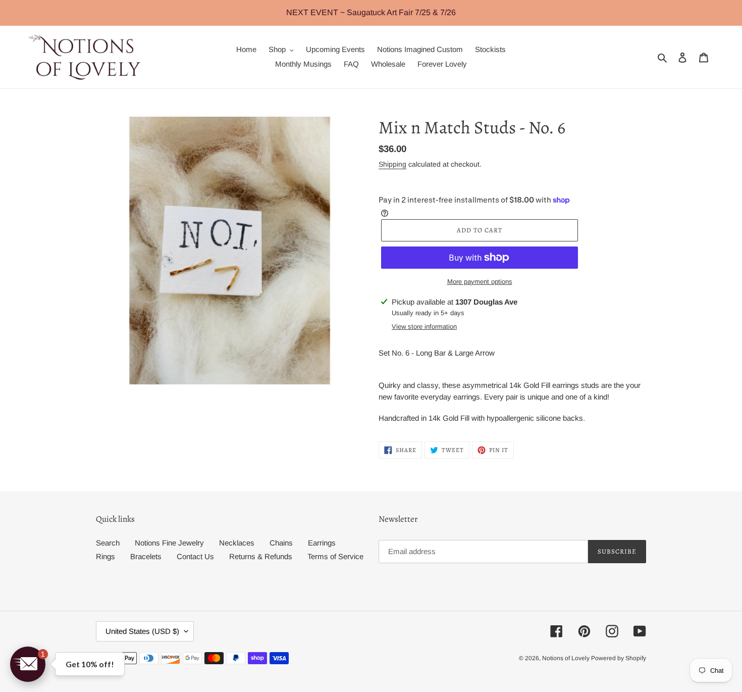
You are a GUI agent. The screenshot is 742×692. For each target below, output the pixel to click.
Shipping (392, 164)
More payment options (479, 281)
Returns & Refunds (260, 556)
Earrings (322, 542)
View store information (424, 326)
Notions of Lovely (566, 658)
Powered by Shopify (618, 658)
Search (108, 542)
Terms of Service (335, 556)
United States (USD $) (142, 631)
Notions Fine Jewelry (169, 542)
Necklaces (236, 542)
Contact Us (195, 556)
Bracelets (146, 556)
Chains (281, 542)
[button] (27, 664)
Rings (105, 556)
